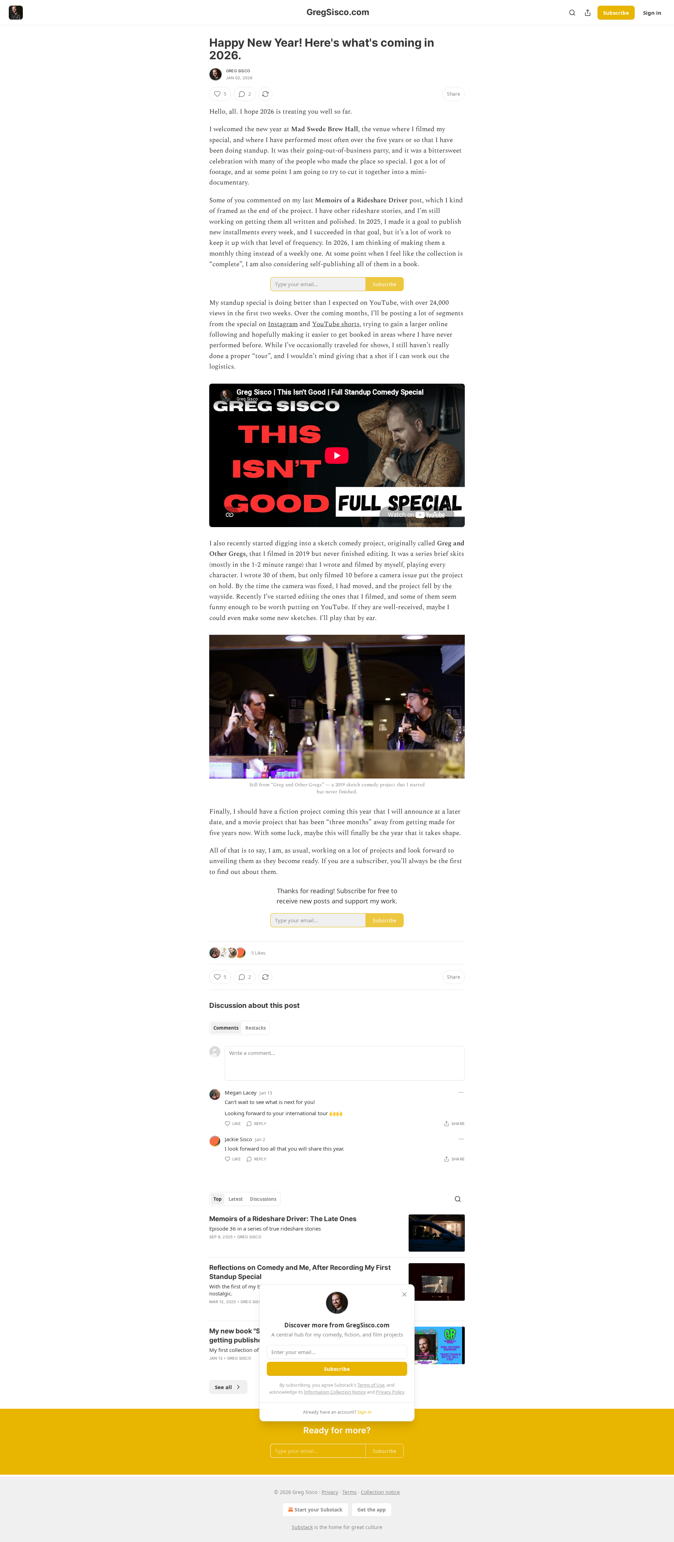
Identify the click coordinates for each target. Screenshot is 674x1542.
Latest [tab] (236, 1199)
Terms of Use (370, 1385)
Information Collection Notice (335, 1392)
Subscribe (616, 12)
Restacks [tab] (255, 1028)
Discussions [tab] (263, 1199)
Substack (302, 1527)
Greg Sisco (238, 70)
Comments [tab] (225, 1028)
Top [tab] (217, 1199)
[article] (337, 1233)
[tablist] (239, 1028)
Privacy (330, 1492)
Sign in (652, 12)
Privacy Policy (390, 1392)
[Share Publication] (588, 13)
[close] (404, 1294)
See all (223, 1387)
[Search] (572, 13)
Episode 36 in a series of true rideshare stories (265, 1228)
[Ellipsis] (461, 1092)
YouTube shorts (335, 324)
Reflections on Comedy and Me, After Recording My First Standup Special (300, 1272)
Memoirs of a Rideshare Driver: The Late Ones (283, 1219)
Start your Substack (319, 1509)
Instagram (283, 324)
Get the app (371, 1509)
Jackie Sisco (238, 1139)
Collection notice (380, 1492)
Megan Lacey (241, 1092)
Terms (349, 1492)
